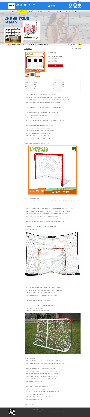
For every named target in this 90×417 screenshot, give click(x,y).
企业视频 (31, 11)
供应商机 (22, 11)
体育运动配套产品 (59, 56)
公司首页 (13, 11)
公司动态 (50, 11)
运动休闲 (54, 56)
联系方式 (77, 11)
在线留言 (55, 65)
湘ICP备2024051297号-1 (49, 411)
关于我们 (40, 11)
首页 (76, 48)
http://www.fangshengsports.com (29, 404)
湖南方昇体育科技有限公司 (58, 411)
